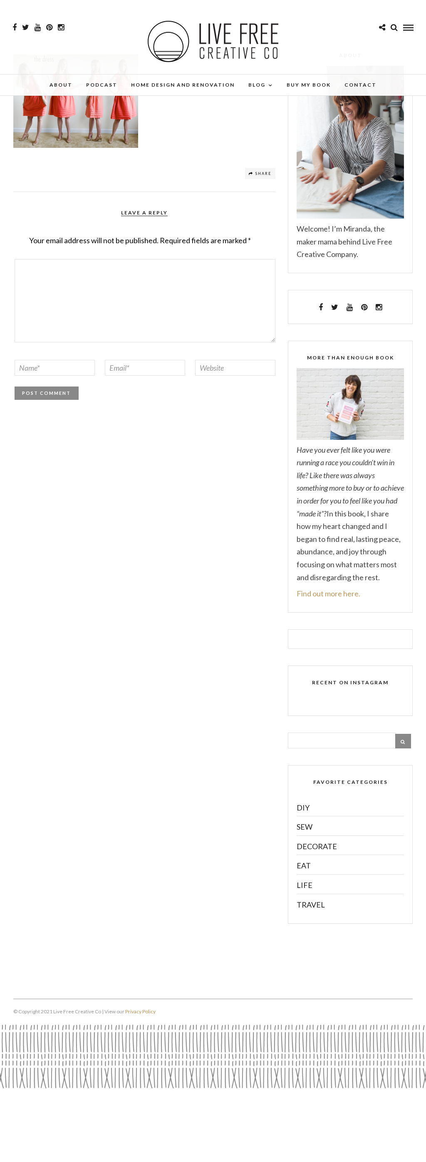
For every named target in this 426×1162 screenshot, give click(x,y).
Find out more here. (328, 593)
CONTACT (360, 85)
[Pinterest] (49, 27)
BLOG (256, 85)
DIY (303, 807)
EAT (304, 865)
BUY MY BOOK (309, 85)
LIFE (304, 885)
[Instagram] (61, 27)
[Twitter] (334, 307)
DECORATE (317, 846)
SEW (304, 826)
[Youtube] (38, 27)
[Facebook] (321, 307)
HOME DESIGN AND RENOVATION (183, 85)
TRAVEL (311, 904)
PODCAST (101, 85)
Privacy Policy (140, 1011)
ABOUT (61, 85)
